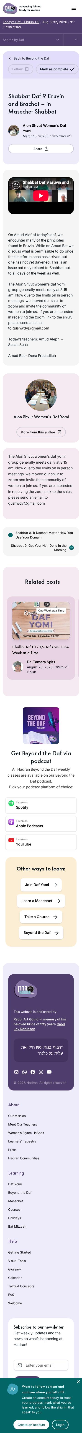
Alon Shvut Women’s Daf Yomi (44, 128)
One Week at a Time (51, 610)
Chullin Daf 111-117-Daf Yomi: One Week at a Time (40, 649)
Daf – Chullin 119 (21, 22)
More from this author (37, 432)
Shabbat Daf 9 (27, 96)
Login (60, 1425)
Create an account (31, 1425)
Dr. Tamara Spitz (41, 662)
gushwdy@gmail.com (31, 328)
